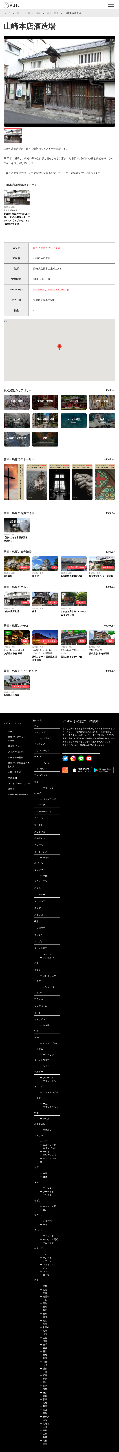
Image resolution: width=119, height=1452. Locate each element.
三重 (43, 1434)
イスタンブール (49, 1043)
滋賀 (43, 1341)
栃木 (43, 1379)
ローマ (44, 1275)
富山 (43, 1320)
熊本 (43, 1324)
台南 (43, 1173)
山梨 (43, 1427)
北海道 (44, 1423)
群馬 (43, 1413)
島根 (43, 1440)
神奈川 (44, 1416)
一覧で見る (109, 390)
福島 (43, 1313)
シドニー (46, 1066)
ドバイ (44, 763)
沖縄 (43, 1361)
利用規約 (12, 778)
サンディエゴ (48, 1155)
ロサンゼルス (48, 1148)
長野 (43, 1406)
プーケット (47, 1191)
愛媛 (43, 1368)
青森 (43, 1348)
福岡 (43, 1358)
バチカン (46, 1261)
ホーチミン (47, 1055)
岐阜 (43, 1331)
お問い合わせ (14, 772)
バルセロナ (47, 1243)
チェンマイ (47, 1188)
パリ (43, 1224)
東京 (43, 1444)
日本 (27, 13)
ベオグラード (48, 799)
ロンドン (46, 1210)
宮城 (43, 1355)
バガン (44, 875)
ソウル (44, 1118)
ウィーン (46, 954)
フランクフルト (49, 1107)
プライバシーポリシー (19, 783)
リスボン (46, 1130)
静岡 (43, 1385)
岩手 (43, 1344)
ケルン (44, 1103)
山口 (43, 1300)
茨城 (43, 1403)
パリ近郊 (46, 1221)
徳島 (43, 1286)
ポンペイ (46, 1257)
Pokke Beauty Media (18, 794)
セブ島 (44, 1025)
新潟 (43, 1399)
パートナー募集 (15, 757)
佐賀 (43, 1289)
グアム (44, 1141)
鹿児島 (44, 1296)
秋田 (43, 1310)
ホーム (7, 13)
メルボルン (47, 957)
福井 (43, 1317)
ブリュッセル (48, 1081)
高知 (43, 1303)
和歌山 (44, 1327)
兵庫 (43, 1375)
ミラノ (44, 1268)
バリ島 (44, 857)
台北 (43, 1176)
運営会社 (12, 789)
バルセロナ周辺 (49, 1239)
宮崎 (43, 1307)
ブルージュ (47, 1077)
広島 (43, 1389)
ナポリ (44, 1254)
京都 (43, 1430)
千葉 (43, 1372)
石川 (43, 1392)
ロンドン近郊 (48, 1206)
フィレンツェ (48, 1271)
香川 (43, 1351)
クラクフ (46, 738)
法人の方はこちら (16, 752)
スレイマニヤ (48, 975)
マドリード (47, 1236)
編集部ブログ (14, 746)
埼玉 (43, 1334)
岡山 (43, 1382)
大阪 (43, 1420)
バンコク (46, 1195)
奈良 (43, 1396)
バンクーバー (48, 987)
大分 (43, 1365)
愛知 (43, 1409)
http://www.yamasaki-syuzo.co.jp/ (51, 289)
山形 (43, 1337)
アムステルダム (49, 1092)
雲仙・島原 (53, 13)
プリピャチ (47, 788)
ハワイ (44, 1151)
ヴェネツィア (48, 1264)
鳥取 (43, 1293)
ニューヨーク (48, 1145)
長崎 (38, 13)
